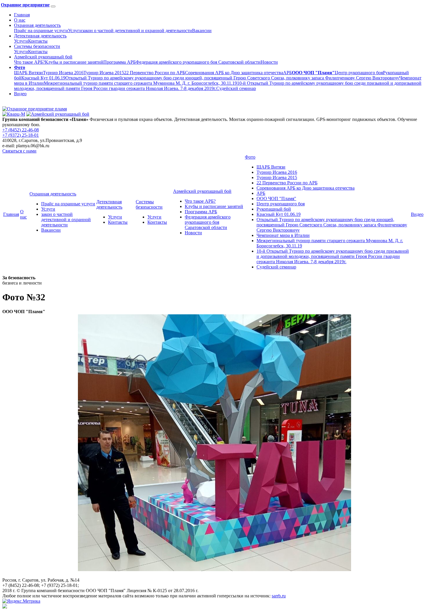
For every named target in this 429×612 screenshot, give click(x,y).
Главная (22, 14)
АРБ (287, 72)
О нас (19, 20)
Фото (250, 157)
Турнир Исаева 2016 (63, 72)
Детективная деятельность (40, 35)
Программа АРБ (119, 62)
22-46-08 (20, 129)
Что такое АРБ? (29, 62)
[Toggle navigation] (53, 6)
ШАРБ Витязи (28, 72)
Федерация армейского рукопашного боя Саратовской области (198, 62)
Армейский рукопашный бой (43, 56)
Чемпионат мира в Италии (283, 235)
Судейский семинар (236, 88)
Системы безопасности (37, 46)
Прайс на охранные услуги (41, 30)
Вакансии (202, 30)
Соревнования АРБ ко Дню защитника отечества (234, 72)
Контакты (38, 41)
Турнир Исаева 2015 (103, 72)
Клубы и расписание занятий (74, 62)
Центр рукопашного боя (359, 72)
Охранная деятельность (37, 25)
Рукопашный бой (274, 209)
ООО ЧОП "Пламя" (276, 198)
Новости (269, 62)
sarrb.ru (279, 595)
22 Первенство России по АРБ (154, 72)
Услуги (75, 30)
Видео (20, 93)
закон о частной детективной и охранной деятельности (137, 30)
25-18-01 (20, 135)
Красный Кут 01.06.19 (43, 77)
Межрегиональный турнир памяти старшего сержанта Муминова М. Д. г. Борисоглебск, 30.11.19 (140, 83)
